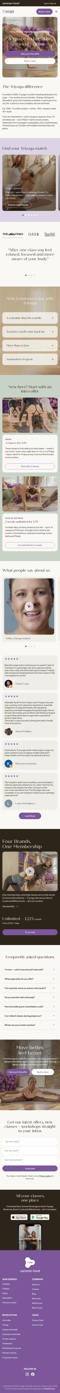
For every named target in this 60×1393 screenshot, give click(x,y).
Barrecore (36, 1298)
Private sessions (9, 1338)
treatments (7, 122)
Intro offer (6, 1320)
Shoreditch (7, 100)
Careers (35, 1289)
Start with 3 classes (30, 466)
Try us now (30, 932)
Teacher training (9, 1352)
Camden (31, 97)
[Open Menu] (56, 11)
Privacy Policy (38, 1320)
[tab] (23, 215)
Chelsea (39, 97)
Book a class (44, 11)
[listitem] (12, 235)
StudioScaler (49, 1388)
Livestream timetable (11, 1334)
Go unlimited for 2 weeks (30, 544)
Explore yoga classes (18, 204)
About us (36, 1284)
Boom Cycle (37, 1307)
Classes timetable (10, 1329)
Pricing (5, 1324)
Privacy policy (45, 1176)
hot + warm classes (27, 116)
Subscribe (30, 1168)
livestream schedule (31, 100)
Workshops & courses (11, 1348)
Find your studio (9, 1302)
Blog (34, 1293)
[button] (30, 871)
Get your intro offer (30, 53)
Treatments (7, 1343)
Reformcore (37, 1303)
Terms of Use (37, 1324)
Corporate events (10, 1357)
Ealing (47, 97)
